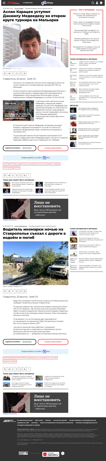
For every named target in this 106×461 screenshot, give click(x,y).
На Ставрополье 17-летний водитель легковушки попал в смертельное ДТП (21, 384)
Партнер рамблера (35, 453)
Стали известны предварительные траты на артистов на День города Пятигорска (86, 24)
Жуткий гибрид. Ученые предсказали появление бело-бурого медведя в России (91, 260)
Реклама (48, 420)
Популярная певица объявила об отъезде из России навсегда (88, 109)
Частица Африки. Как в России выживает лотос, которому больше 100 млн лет (90, 97)
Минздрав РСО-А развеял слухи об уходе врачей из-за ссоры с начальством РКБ (86, 48)
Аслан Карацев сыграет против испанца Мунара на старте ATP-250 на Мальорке (55, 190)
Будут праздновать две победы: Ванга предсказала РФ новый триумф (88, 137)
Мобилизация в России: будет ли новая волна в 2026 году (89, 122)
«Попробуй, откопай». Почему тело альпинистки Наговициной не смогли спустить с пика (90, 233)
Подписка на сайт (23, 422)
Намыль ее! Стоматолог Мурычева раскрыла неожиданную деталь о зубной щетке (90, 70)
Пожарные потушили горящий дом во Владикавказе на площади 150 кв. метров (23, 378)
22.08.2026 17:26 (8, 226)
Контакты (34, 422)
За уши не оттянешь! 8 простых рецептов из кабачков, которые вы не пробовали (91, 239)
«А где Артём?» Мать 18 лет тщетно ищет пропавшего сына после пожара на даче (90, 83)
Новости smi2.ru (10, 220)
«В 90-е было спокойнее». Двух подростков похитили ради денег (90, 252)
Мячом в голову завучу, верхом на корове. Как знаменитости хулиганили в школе (86, 15)
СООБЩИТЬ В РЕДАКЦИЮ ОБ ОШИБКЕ (28, 425)
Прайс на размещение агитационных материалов (56, 422)
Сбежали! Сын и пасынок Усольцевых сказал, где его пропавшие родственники (91, 63)
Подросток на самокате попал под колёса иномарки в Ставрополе (54, 378)
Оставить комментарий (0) (53, 148)
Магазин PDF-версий (60, 420)
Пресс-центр (39, 420)
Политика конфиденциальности (86, 422)
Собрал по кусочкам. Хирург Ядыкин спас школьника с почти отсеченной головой (91, 77)
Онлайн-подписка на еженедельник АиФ (82, 420)
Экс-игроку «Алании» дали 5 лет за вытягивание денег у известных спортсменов (23, 184)
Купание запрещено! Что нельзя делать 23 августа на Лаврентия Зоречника (86, 40)
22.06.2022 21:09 (8, 8)
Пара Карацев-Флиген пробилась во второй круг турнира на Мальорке (55, 184)
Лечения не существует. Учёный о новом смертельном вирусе (90, 245)
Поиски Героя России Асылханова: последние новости (89, 143)
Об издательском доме (25, 420)
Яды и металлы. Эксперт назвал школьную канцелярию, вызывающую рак (89, 90)
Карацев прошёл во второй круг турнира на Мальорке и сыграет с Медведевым (23, 190)
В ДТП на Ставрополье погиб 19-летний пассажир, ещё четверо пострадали (55, 384)
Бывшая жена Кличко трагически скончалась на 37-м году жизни (89, 129)
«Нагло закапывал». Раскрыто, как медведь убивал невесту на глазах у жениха (90, 267)
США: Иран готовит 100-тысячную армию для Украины (89, 115)
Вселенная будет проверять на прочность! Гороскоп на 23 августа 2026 (86, 32)
